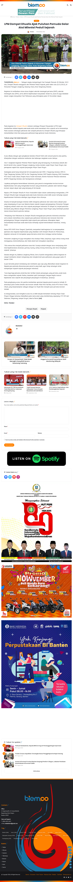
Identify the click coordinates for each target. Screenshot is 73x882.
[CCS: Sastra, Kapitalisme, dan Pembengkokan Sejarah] (59, 380)
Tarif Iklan (59, 874)
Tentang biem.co (67, 874)
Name (6, 426)
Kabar (21, 17)
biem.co (16, 82)
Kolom (4, 861)
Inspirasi (4, 853)
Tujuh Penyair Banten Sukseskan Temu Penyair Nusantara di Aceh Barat (35, 389)
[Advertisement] (36, 111)
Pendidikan (18, 838)
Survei (4, 867)
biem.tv (27, 874)
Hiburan (4, 850)
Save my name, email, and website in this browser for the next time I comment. (25, 440)
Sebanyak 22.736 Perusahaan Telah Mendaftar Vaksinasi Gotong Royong (13, 389)
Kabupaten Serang (8, 835)
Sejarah (44, 309)
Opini (65, 835)
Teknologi (5, 856)
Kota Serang (29, 835)
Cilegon (23, 832)
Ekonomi (41, 832)
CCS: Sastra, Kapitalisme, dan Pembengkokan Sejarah (59, 388)
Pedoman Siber (47, 874)
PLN (26, 838)
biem (14, 832)
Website (40, 433)
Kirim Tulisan (39, 874)
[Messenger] (29, 77)
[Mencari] (71, 6)
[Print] (37, 77)
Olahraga (56, 835)
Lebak (39, 835)
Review (4, 858)
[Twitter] (20, 77)
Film (50, 832)
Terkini (17, 17)
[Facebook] (16, 77)
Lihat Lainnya (36, 771)
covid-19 (32, 832)
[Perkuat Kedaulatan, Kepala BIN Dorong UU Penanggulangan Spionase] (9, 144)
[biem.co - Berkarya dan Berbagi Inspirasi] (36, 5)
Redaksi (32, 31)
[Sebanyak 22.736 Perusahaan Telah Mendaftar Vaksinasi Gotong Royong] (14, 380)
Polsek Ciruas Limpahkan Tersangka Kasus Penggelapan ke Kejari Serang (39, 754)
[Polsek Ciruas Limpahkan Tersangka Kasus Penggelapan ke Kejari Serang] (9, 756)
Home (13, 17)
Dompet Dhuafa (21, 126)
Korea (20, 835)
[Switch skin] (68, 6)
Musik (47, 835)
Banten (5, 832)
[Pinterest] (25, 77)
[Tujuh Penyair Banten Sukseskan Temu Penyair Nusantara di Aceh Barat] (36, 380)
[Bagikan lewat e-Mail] (33, 77)
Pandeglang (6, 838)
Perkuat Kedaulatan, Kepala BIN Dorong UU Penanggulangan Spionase (24, 143)
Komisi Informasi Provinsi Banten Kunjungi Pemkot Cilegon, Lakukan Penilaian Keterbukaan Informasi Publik (58, 144)
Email (6, 433)
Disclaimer (33, 874)
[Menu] (2, 6)
